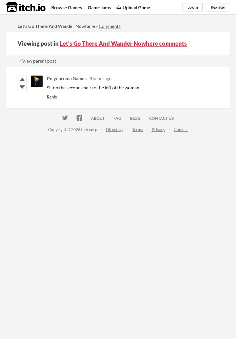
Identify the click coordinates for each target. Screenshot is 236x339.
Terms (137, 129)
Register (218, 7)
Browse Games (66, 7)
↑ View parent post (37, 60)
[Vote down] (22, 87)
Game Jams (99, 7)
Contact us (161, 118)
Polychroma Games (67, 78)
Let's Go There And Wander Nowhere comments (123, 43)
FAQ (117, 118)
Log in (192, 7)
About (98, 118)
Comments (110, 26)
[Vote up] (22, 79)
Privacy (158, 129)
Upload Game (136, 7)
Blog (135, 118)
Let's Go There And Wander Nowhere (56, 26)
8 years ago (101, 78)
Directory (114, 129)
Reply (52, 96)
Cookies (181, 129)
